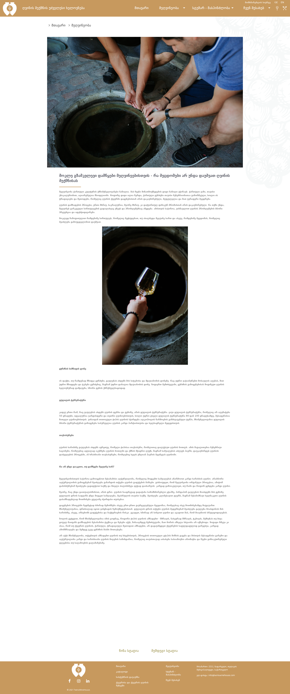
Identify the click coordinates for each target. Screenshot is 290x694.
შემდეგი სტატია (164, 651)
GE (277, 2)
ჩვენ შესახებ (253, 8)
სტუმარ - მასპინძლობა (211, 8)
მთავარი (142, 8)
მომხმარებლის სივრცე (258, 2)
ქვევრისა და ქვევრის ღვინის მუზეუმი (132, 684)
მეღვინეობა (169, 8)
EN (284, 2)
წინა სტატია (129, 651)
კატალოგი (122, 672)
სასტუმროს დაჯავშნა (127, 677)
